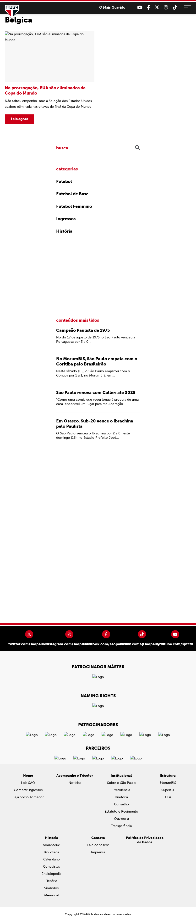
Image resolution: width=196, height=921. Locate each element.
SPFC (12, 12)
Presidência (121, 790)
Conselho (121, 804)
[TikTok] (175, 7)
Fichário (51, 881)
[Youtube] (139, 7)
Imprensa (98, 852)
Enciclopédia (51, 874)
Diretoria (121, 797)
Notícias (75, 783)
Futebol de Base (72, 194)
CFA (168, 797)
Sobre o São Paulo (121, 783)
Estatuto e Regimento (121, 811)
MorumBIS (168, 783)
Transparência (121, 826)
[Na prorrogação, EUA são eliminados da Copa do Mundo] (49, 77)
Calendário (51, 859)
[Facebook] (148, 7)
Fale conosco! (98, 845)
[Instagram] (166, 7)
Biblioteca (51, 852)
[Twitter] (157, 7)
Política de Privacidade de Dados (144, 840)
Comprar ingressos (28, 790)
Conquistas (51, 867)
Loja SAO (28, 783)
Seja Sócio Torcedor (28, 797)
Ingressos (66, 218)
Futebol (64, 181)
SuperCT (167, 790)
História (64, 231)
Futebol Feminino (74, 206)
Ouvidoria (121, 819)
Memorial (51, 895)
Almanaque (51, 845)
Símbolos (51, 888)
